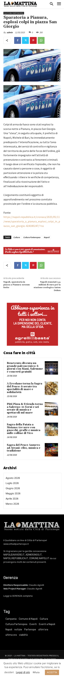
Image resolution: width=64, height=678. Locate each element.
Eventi (33, 624)
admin (10, 32)
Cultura (16, 237)
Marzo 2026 (12, 503)
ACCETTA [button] (52, 672)
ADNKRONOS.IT (34, 554)
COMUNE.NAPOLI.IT (39, 558)
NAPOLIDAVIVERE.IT (14, 554)
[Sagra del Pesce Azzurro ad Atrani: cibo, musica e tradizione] (51, 449)
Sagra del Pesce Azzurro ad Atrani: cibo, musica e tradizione (23, 447)
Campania (11, 618)
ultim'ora (43, 629)
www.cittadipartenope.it (16, 544)
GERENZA (17, 596)
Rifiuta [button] (36, 672)
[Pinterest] (33, 40)
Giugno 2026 (13, 488)
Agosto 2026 (13, 477)
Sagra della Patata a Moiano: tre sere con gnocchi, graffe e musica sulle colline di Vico (23, 429)
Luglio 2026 (12, 483)
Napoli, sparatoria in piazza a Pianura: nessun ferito (16, 285)
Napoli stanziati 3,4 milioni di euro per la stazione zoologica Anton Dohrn (47, 286)
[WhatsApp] (41, 40)
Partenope (30, 629)
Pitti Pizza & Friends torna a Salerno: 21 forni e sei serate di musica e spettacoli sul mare (25, 408)
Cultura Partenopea (13, 13)
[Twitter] (25, 40)
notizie (18, 629)
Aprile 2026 (12, 498)
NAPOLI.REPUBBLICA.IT (15, 558)
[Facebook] (17, 40)
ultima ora (11, 634)
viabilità (23, 634)
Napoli (46, 237)
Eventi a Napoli (47, 624)
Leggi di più (23, 672)
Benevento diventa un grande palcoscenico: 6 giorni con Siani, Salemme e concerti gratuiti (25, 367)
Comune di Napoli (28, 618)
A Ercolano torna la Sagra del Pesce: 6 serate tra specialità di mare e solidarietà (24, 388)
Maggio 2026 (13, 493)
